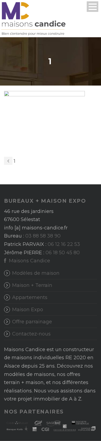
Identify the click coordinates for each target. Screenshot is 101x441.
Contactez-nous (31, 334)
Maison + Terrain (32, 285)
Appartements (29, 297)
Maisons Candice (29, 261)
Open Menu (92, 6)
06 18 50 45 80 (63, 253)
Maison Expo (27, 310)
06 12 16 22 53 (64, 244)
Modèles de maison (36, 273)
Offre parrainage (32, 322)
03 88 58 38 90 (43, 236)
